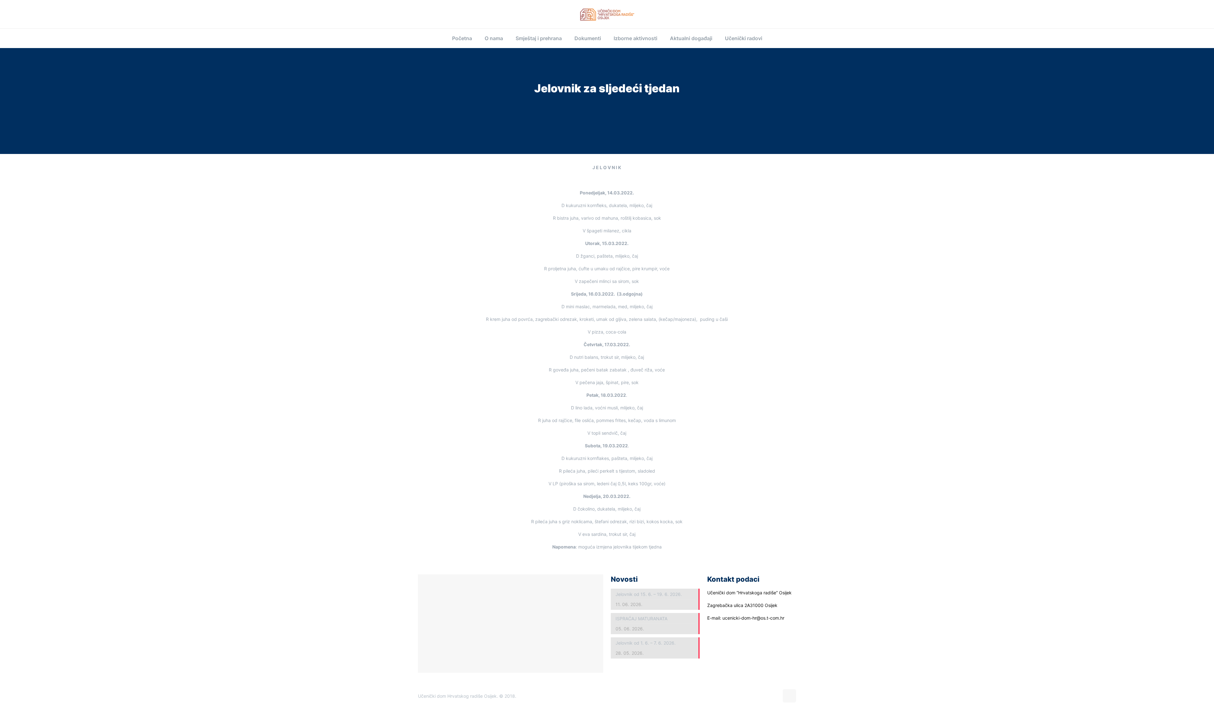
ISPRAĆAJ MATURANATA (641, 618)
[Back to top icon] (789, 695)
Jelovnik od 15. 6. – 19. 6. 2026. (649, 594)
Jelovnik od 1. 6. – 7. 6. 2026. (646, 643)
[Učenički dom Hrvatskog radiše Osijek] (607, 14)
